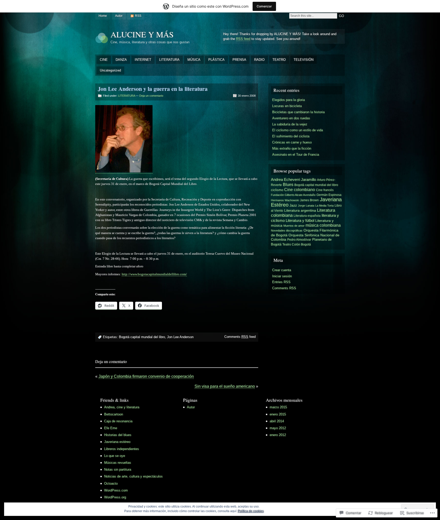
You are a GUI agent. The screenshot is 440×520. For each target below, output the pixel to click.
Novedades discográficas (286, 230)
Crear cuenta (281, 270)
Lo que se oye (114, 456)
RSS (138, 16)
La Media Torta (324, 205)
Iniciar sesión (282, 276)
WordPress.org (115, 497)
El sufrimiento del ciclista (290, 136)
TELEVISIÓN (303, 60)
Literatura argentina (300, 210)
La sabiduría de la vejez (289, 124)
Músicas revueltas (117, 463)
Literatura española (307, 216)
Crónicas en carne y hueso (292, 142)
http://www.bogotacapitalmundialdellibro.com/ (154, 274)
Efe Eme (110, 428)
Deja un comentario (151, 95)
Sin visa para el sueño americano (225, 386)
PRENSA (239, 60)
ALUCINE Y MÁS (142, 34)
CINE (104, 60)
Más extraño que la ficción (291, 148)
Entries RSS (281, 282)
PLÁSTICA (216, 60)
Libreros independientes (121, 449)
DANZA (121, 60)
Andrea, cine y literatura (121, 407)
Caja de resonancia (118, 421)
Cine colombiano (299, 189)
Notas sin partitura (117, 469)
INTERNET (143, 60)
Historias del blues (117, 435)
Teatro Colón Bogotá (296, 244)
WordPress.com (116, 490)
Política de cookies (251, 511)
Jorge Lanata (306, 205)
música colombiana (323, 225)
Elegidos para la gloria (288, 100)
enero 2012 (278, 435)
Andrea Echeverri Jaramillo (293, 180)
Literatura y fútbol (300, 220)
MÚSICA (193, 60)
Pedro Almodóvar (299, 239)
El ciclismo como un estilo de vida (297, 130)
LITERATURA (169, 60)
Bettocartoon (113, 414)
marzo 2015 (278, 407)
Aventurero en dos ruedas (291, 118)
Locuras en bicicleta (287, 106)
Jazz (293, 205)
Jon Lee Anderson (180, 337)
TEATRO (279, 60)
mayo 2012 (278, 428)
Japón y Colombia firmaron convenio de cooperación (146, 376)
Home (103, 16)
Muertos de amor (294, 225)
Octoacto (111, 483)
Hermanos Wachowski (285, 200)
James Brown (309, 200)
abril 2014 (277, 421)
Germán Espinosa (329, 195)
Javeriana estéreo (117, 442)
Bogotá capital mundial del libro (142, 337)
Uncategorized (110, 70)
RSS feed (243, 39)
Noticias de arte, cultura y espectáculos (133, 476)
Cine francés (325, 190)
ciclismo (277, 190)
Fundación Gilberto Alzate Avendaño (293, 194)
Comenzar (264, 6)
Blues (288, 184)
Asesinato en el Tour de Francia (295, 154)
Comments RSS (284, 288)
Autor (118, 16)
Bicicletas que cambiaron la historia (298, 112)
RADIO (259, 60)
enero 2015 (278, 414)
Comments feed (240, 337)
